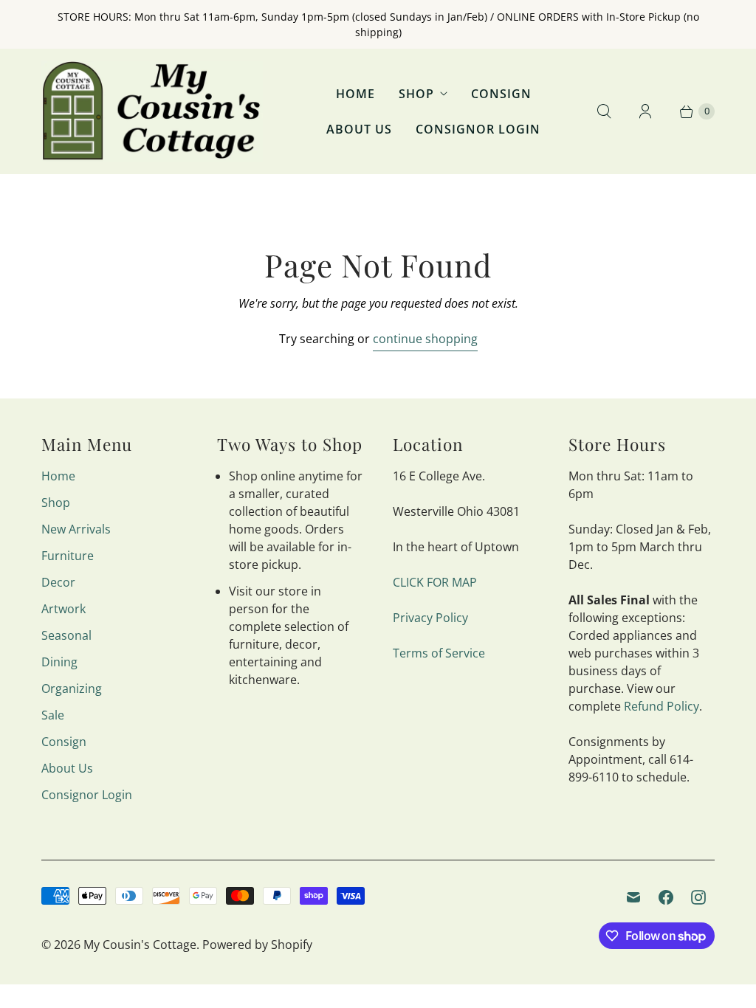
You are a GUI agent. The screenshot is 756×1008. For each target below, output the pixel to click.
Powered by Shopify (257, 944)
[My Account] (645, 111)
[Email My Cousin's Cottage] (633, 897)
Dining (59, 662)
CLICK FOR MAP (435, 582)
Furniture (67, 556)
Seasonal (66, 635)
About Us (359, 129)
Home (355, 94)
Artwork (63, 609)
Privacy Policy (430, 618)
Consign (501, 94)
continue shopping (425, 339)
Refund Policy (661, 706)
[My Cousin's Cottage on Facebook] (666, 897)
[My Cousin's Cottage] (152, 111)
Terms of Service (439, 653)
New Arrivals (76, 529)
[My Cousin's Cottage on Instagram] (698, 897)
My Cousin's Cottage (139, 944)
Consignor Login (478, 129)
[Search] (604, 111)
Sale (52, 715)
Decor (58, 582)
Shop (416, 94)
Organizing (71, 688)
